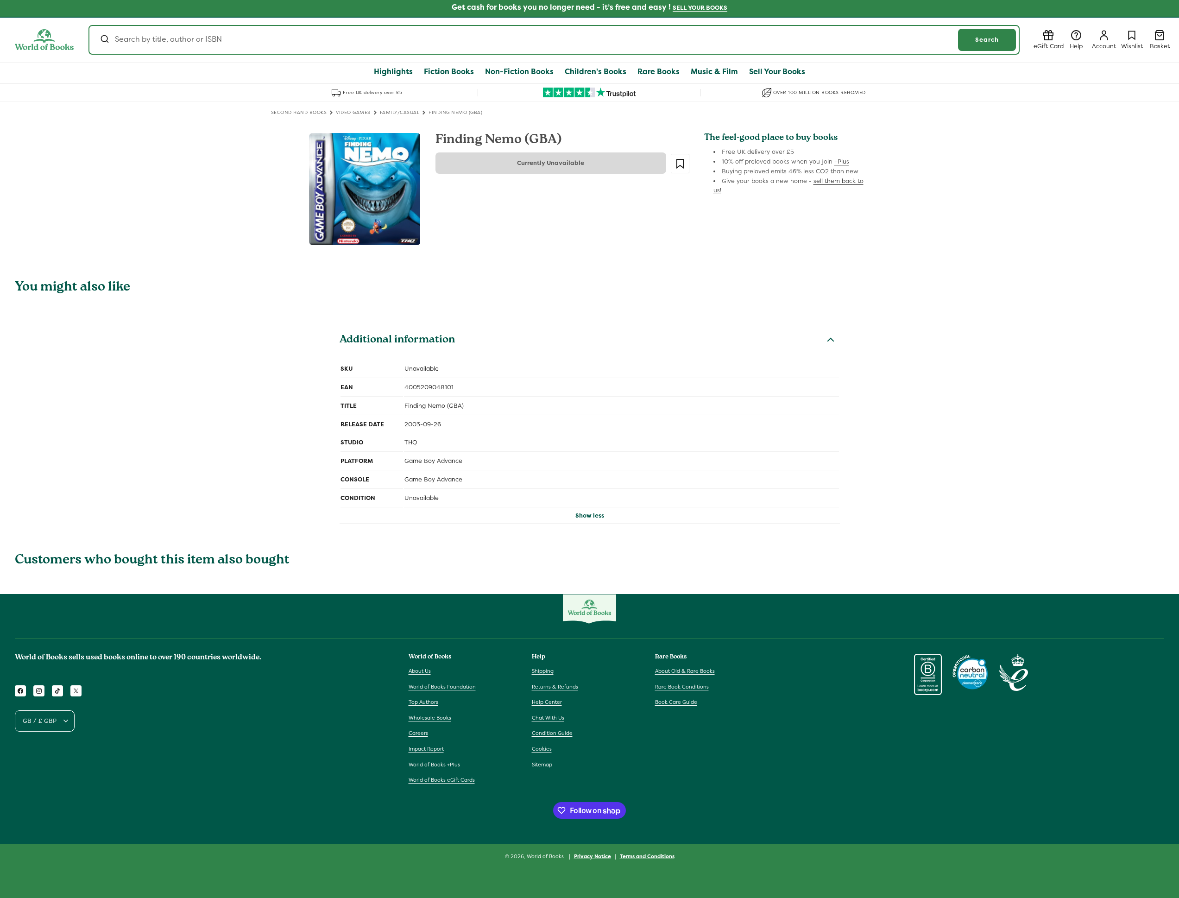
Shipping (543, 671)
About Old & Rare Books (685, 671)
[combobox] (554, 40)
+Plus (841, 161)
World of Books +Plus (434, 764)
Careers (418, 733)
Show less (589, 515)
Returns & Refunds (555, 686)
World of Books (546, 856)
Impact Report (426, 749)
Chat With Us (548, 718)
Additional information (397, 340)
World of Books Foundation (442, 686)
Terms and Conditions (647, 856)
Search (987, 39)
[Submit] (104, 40)
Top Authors (423, 702)
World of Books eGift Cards (442, 780)
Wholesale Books (430, 718)
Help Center (547, 702)
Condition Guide (552, 733)
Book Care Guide (676, 702)
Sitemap (542, 764)
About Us (420, 671)
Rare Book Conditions (682, 686)
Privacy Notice (592, 856)
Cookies (542, 749)
